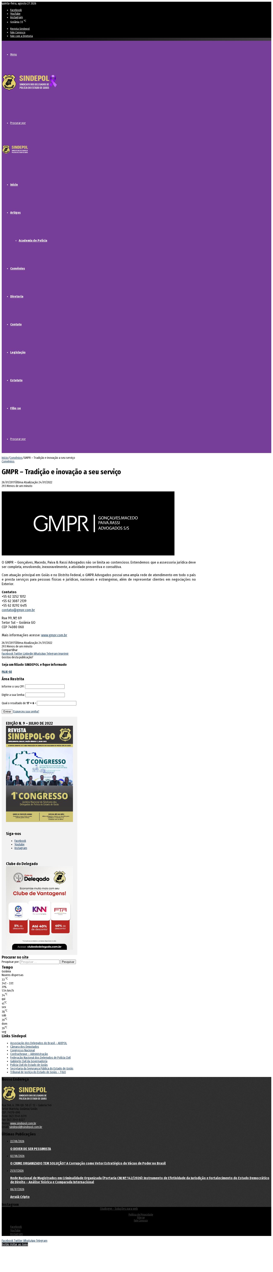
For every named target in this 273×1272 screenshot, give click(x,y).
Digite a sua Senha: (13, 695)
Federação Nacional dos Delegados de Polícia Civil (40, 1057)
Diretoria (16, 296)
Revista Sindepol (20, 28)
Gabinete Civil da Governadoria (28, 1061)
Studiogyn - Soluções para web (119, 1209)
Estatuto (16, 380)
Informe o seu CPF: (13, 686)
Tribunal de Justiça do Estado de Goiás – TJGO (38, 1072)
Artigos (15, 212)
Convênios (17, 268)
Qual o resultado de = (19, 703)
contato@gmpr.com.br (18, 610)
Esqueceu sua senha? (26, 711)
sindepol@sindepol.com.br (25, 1127)
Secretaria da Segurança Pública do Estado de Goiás (41, 1068)
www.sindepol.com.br (23, 1123)
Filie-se (15, 408)
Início (14, 185)
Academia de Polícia (33, 240)
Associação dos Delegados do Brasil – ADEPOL (38, 1043)
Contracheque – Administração (29, 1054)
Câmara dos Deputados (24, 1047)
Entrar (7, 711)
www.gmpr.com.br (54, 635)
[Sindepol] (29, 91)
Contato (16, 324)
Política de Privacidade (141, 1214)
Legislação (18, 352)
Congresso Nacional (22, 1050)
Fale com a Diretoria (21, 36)
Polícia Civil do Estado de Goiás (29, 1065)
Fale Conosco (17, 32)
